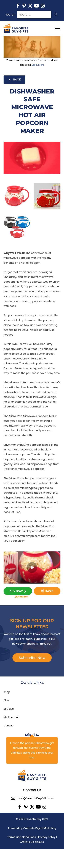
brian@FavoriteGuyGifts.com (35, 798)
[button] (18, 6)
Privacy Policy (46, 837)
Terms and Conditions (21, 837)
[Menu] (58, 29)
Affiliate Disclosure (32, 842)
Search (10, 14)
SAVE (49, 591)
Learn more (38, 64)
